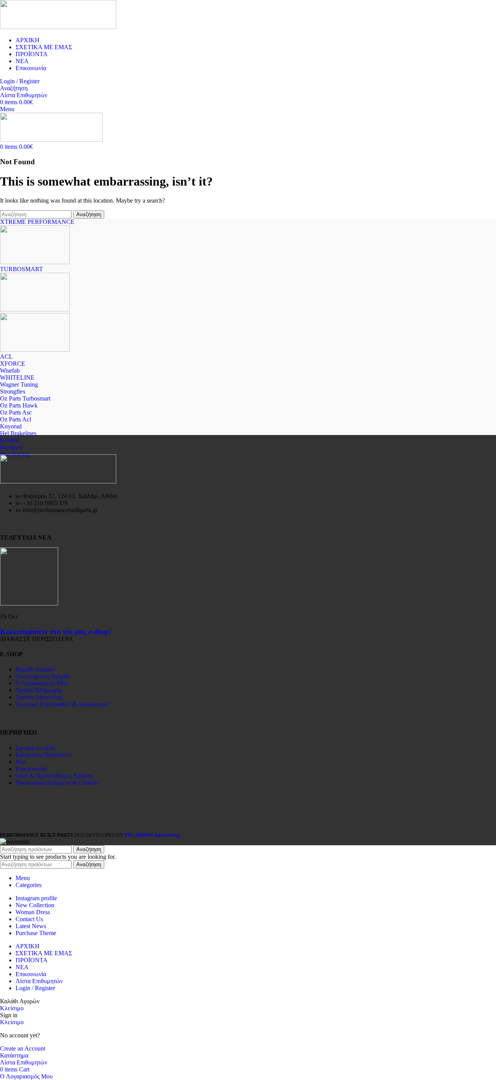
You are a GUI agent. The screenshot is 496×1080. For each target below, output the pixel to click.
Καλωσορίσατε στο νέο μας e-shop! (55, 632)
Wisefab (10, 370)
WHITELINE (17, 377)
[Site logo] (58, 27)
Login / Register (35, 988)
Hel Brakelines (18, 433)
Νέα (21, 761)
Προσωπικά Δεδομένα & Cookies (57, 782)
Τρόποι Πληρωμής (39, 690)
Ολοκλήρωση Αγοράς (42, 676)
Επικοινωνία (31, 768)
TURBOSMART (21, 269)
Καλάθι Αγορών (35, 669)
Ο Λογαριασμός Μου (42, 683)
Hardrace (11, 447)
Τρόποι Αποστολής (39, 697)
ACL (6, 356)
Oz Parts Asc (16, 412)
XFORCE (12, 363)
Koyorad (11, 426)
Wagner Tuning (19, 384)
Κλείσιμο (12, 1008)
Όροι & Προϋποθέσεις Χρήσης (54, 775)
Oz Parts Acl (15, 419)
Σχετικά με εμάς (35, 748)
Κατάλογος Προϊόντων (44, 755)
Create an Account (22, 1048)
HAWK (9, 440)
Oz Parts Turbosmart (25, 398)
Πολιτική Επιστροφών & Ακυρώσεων (62, 704)
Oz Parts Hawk (19, 405)
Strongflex (13, 391)
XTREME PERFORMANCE (37, 221)
